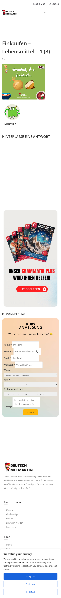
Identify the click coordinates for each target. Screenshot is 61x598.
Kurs (7, 379)
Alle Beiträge (12, 514)
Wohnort (9, 364)
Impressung (12, 527)
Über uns (10, 509)
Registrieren (39, 4)
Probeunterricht (13, 389)
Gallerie (10, 549)
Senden (30, 412)
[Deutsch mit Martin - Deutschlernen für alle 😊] (9, 12)
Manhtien (10, 123)
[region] (30, 573)
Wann (7, 370)
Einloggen (54, 4)
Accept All (30, 576)
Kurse (9, 544)
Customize (30, 584)
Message (8, 406)
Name (8, 344)
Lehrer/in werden (14, 522)
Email (7, 358)
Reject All (30, 591)
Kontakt (10, 518)
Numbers (8, 351)
